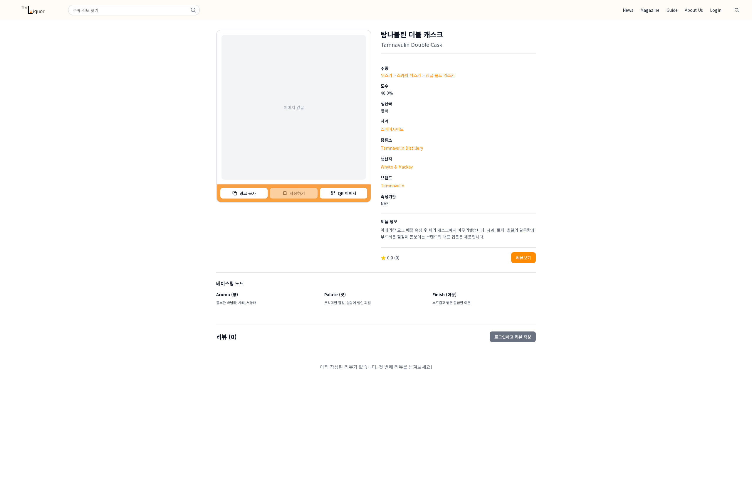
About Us (694, 10)
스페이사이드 (392, 129)
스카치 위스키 (409, 75)
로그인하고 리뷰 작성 (512, 337)
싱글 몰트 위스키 (440, 75)
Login (715, 10)
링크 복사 (247, 193)
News (628, 10)
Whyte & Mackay (397, 167)
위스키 (386, 75)
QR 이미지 (347, 193)
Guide (672, 10)
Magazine (649, 10)
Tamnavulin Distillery (402, 148)
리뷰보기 (523, 258)
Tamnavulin (392, 186)
